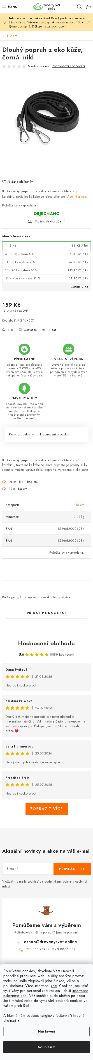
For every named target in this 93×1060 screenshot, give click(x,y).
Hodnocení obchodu (46, 643)
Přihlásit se (72, 869)
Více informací (77, 196)
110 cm (79, 505)
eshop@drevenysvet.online (50, 942)
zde (54, 985)
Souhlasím (46, 1047)
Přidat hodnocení (46, 613)
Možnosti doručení (50, 221)
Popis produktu (19, 434)
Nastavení (46, 1031)
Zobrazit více (46, 808)
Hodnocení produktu (54, 434)
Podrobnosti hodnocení (68, 66)
